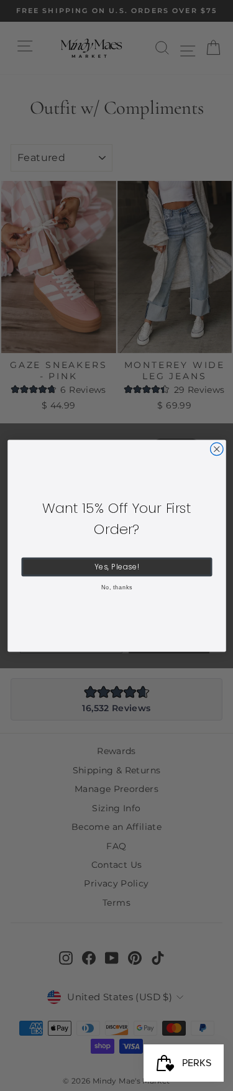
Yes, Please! (116, 566)
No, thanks (116, 587)
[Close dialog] (216, 449)
